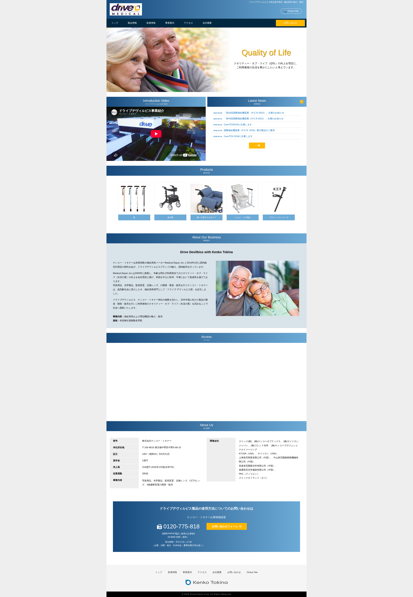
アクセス (188, 23)
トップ (114, 23)
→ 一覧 (257, 145)
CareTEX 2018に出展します (232, 136)
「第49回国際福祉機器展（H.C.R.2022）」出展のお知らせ (248, 118)
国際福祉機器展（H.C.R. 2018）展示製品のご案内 (244, 130)
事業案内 (169, 23)
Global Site (293, 11)
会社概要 (207, 23)
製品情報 (132, 23)
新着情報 (151, 23)
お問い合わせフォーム (225, 526)
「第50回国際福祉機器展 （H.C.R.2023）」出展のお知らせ (248, 112)
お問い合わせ (290, 23)
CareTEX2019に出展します (232, 124)
